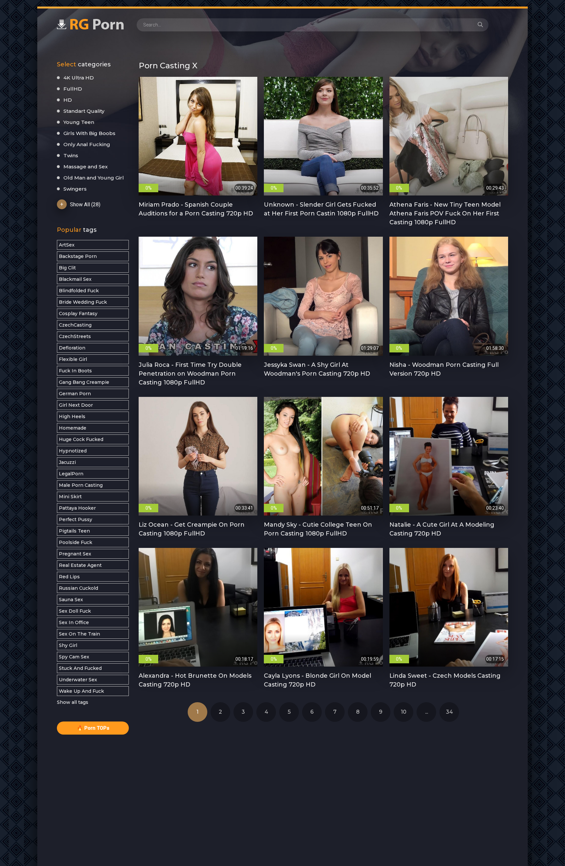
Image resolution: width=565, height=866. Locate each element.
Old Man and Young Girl (93, 178)
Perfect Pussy (75, 519)
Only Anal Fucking (86, 144)
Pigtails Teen (74, 531)
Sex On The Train (79, 634)
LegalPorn (71, 474)
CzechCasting (75, 325)
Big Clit (67, 268)
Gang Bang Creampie (84, 382)
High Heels (72, 416)
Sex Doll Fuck (75, 611)
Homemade (72, 428)
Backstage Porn (78, 256)
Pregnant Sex (75, 554)
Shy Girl (68, 645)
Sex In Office (74, 622)
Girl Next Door (76, 405)
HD (67, 100)
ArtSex (67, 245)
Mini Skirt (70, 497)
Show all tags (72, 702)
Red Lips (69, 577)
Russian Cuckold (78, 588)
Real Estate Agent (80, 565)
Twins (70, 155)
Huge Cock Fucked (81, 439)
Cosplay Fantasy (78, 313)
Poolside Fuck (75, 542)
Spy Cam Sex (74, 657)
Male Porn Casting (81, 485)
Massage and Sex (85, 166)
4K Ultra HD (78, 78)
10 (403, 712)
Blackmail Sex (75, 279)
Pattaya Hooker (77, 508)
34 (449, 712)
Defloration (72, 348)
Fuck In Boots (75, 371)
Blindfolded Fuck (79, 291)
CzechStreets (75, 336)
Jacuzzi (67, 462)
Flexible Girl (73, 359)
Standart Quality (83, 111)
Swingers (75, 189)
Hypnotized (73, 451)
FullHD (72, 89)
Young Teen (78, 122)
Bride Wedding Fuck (83, 302)
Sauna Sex (71, 600)
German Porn (75, 394)
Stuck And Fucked (80, 668)
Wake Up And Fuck (81, 691)
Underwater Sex (78, 680)
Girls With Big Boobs (89, 133)
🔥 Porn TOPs (93, 728)
